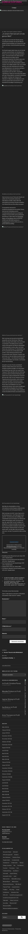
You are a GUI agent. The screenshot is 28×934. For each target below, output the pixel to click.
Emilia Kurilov (14, 862)
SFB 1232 (5, 895)
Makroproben (6, 879)
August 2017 (5, 815)
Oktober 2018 (5, 774)
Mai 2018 (4, 788)
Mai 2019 (4, 753)
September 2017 (6, 812)
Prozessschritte (20, 583)
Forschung (12, 868)
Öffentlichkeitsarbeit (11, 546)
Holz (17, 868)
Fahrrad (18, 581)
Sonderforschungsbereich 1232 (10, 897)
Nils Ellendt (18, 884)
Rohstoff (14, 585)
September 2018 (6, 777)
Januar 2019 (5, 765)
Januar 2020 (5, 733)
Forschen (5, 868)
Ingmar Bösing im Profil (10, 699)
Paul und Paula (6, 887)
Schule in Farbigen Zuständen (13, 579)
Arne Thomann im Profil (11, 715)
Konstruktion (14, 582)
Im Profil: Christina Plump (11, 683)
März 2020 (5, 727)
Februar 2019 (5, 762)
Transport (21, 585)
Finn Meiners (10, 218)
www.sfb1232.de (6, 665)
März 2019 (4, 759)
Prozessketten (9, 583)
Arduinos (16, 854)
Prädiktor (5, 889)
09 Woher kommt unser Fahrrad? (14, 577)
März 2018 (4, 794)
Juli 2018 (4, 783)
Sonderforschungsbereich (16, 895)
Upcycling (5, 903)
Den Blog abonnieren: (10, 680)
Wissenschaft (13, 903)
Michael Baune (6, 881)
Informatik (5, 873)
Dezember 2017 (6, 803)
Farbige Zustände (12, 2)
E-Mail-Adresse (7, 626)
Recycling (7, 585)
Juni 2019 (4, 750)
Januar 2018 (5, 800)
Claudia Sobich (17, 31)
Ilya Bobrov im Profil (9, 707)
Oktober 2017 (5, 809)
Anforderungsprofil (7, 854)
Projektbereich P (6, 222)
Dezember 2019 (6, 736)
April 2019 (4, 756)
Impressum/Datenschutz (8, 928)
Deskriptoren (6, 862)
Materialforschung (15, 879)
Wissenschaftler (7, 905)
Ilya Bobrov (16, 870)
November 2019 (6, 738)
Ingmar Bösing (13, 873)
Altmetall (15, 852)
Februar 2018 (5, 797)
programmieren (16, 887)
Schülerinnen (6, 892)
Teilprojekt (5, 900)
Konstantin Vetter (7, 876)
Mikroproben (15, 881)
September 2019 (6, 744)
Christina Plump (16, 857)
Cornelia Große (15, 860)
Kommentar (5, 599)
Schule (17, 889)
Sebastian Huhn (15, 892)
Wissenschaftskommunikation (10, 908)
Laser (15, 876)
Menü (14, 7)
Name (4, 618)
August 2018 (5, 780)
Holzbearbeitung (7, 870)
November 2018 (6, 771)
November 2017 (6, 806)
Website (4, 633)
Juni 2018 (4, 785)
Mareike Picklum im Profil (11, 691)
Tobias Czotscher (14, 900)
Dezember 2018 (6, 768)
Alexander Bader (9, 581)
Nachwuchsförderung (8, 884)
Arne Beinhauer (6, 857)
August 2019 (5, 747)
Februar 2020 (5, 730)
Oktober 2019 (5, 741)
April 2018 (4, 791)
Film (14, 865)
